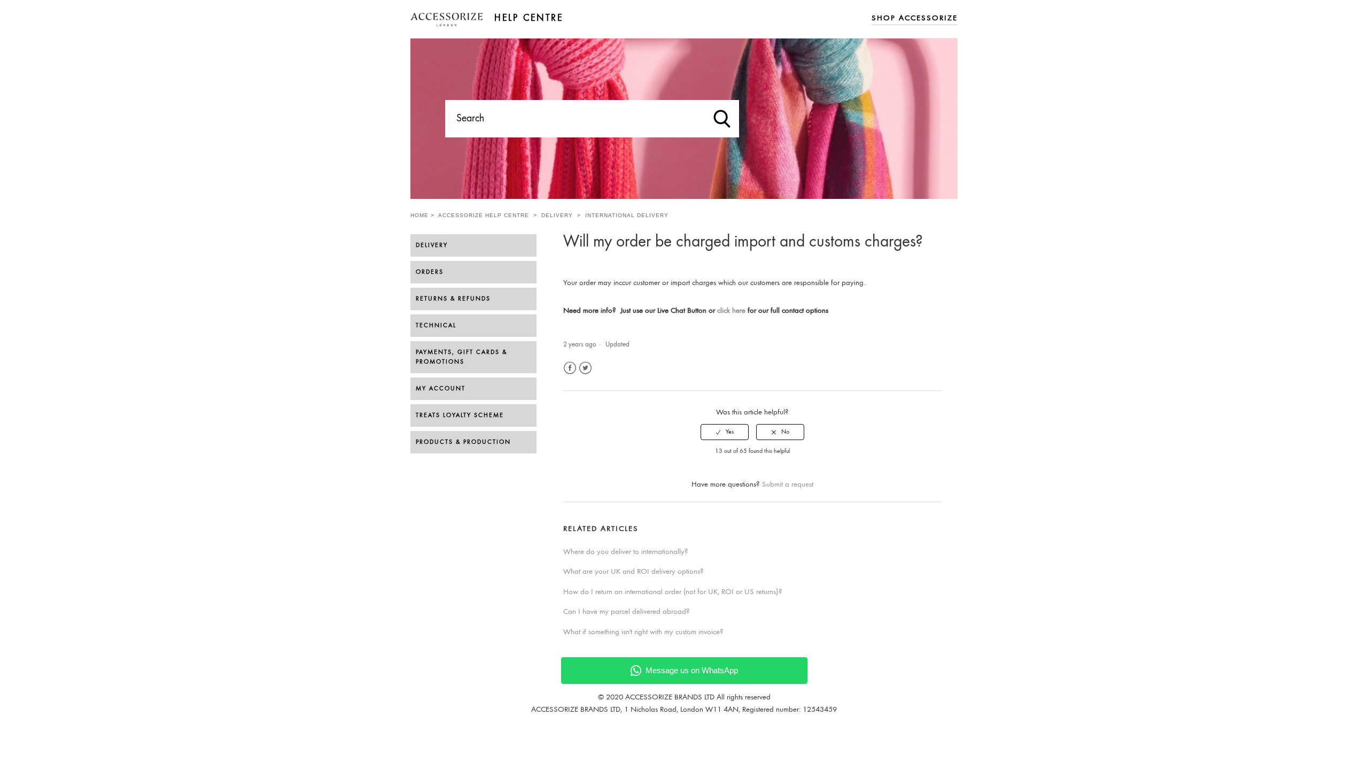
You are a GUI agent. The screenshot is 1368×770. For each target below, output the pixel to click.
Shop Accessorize (915, 18)
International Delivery (627, 215)
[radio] (725, 432)
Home (419, 215)
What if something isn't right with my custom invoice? (643, 632)
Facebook (570, 368)
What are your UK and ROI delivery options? (633, 572)
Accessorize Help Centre (483, 215)
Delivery (557, 215)
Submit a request (787, 485)
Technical (436, 325)
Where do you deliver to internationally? (625, 552)
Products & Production (463, 442)
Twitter (585, 368)
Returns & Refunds (453, 299)
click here (731, 311)
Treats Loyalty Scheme (460, 415)
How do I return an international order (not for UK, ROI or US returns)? (672, 592)
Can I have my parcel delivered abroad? (626, 612)
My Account (440, 389)
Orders (430, 272)
